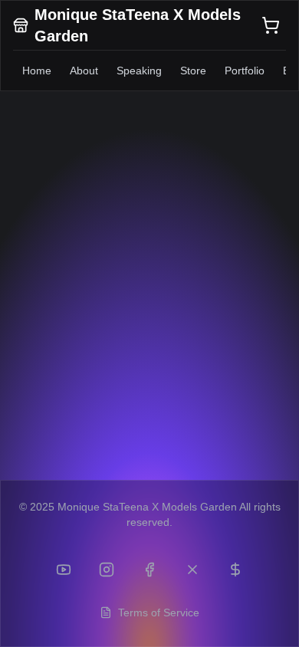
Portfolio (244, 70)
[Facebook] (149, 569)
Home (36, 70)
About (84, 70)
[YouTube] (63, 569)
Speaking (139, 70)
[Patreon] (235, 569)
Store (193, 70)
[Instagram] (106, 569)
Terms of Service (158, 612)
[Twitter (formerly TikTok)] (192, 569)
